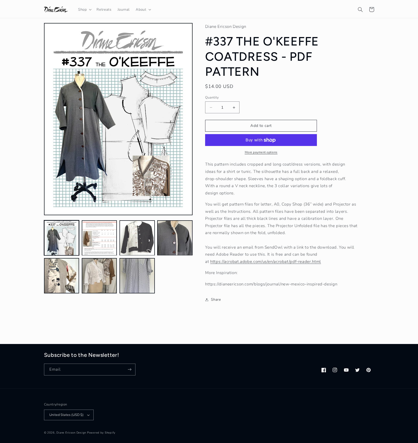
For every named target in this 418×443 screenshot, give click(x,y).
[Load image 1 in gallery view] (61, 238)
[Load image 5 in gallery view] (61, 275)
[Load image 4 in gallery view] (175, 238)
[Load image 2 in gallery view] (99, 238)
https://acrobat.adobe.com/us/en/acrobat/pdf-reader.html (265, 261)
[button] (84, 9)
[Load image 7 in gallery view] (137, 275)
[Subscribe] (129, 369)
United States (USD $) (66, 414)
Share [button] (216, 299)
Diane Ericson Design (71, 433)
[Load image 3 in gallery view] (137, 238)
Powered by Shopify (101, 433)
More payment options (261, 152)
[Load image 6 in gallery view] (99, 275)
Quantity (212, 97)
